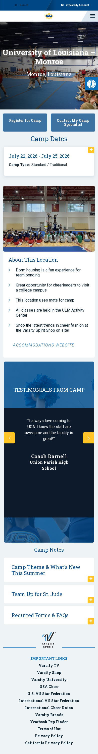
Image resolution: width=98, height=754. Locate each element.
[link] (91, 83)
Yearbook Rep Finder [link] (49, 721)
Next (88, 437)
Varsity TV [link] (49, 665)
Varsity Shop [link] (49, 672)
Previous (9, 437)
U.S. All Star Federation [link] (49, 693)
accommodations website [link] (43, 345)
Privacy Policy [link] (49, 735)
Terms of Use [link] (49, 728)
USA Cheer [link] (49, 686)
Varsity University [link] (49, 679)
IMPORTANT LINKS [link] (49, 658)
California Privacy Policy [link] (49, 742)
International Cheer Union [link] (49, 707)
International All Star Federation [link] (49, 700)
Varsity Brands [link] (49, 714)
